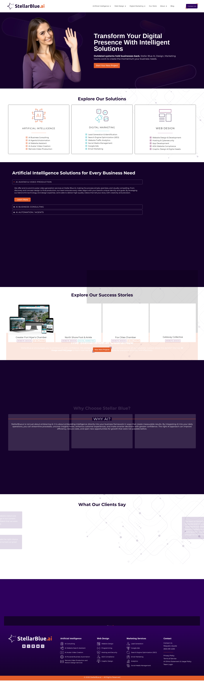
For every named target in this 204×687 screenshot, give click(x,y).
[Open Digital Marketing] (145, 6)
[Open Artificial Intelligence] (110, 6)
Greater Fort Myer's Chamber (31, 337)
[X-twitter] (28, 646)
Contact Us (192, 6)
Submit (113, 613)
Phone (153, 585)
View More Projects (102, 350)
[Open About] (166, 6)
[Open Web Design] (125, 6)
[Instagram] (42, 646)
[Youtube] (38, 646)
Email (110, 585)
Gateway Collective (173, 337)
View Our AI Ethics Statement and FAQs (102, 275)
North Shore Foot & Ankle (78, 337)
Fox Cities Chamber (125, 337)
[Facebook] (24, 646)
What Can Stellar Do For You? (120, 594)
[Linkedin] (33, 646)
